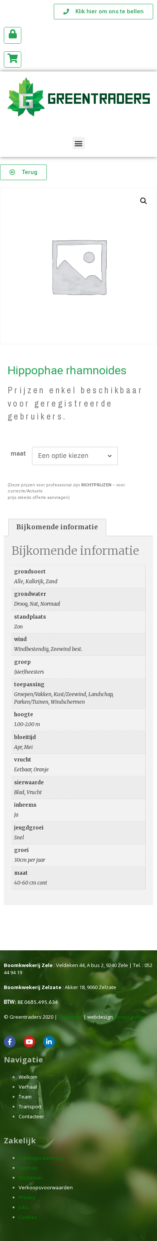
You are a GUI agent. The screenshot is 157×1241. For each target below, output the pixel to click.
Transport (30, 1106)
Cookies (28, 1217)
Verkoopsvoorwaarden (46, 1187)
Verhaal (28, 1086)
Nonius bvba (128, 1016)
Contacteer (31, 1116)
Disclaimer (70, 1016)
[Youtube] (29, 1042)
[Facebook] (10, 1042)
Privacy (27, 1197)
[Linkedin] (49, 1042)
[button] (78, 143)
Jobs (24, 1207)
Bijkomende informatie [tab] (57, 527)
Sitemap (28, 1167)
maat (18, 453)
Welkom (28, 1076)
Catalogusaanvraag (41, 1157)
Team (25, 1096)
